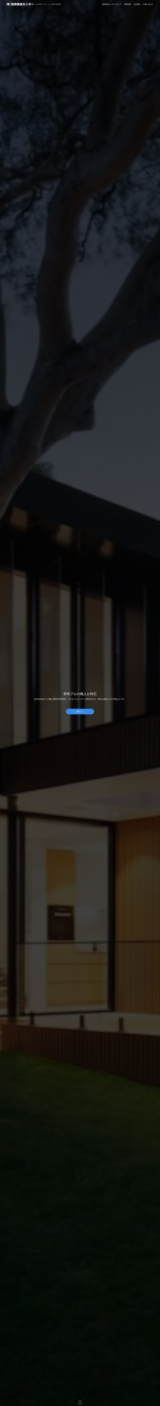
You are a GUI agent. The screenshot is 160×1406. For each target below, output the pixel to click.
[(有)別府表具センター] (20, 4)
